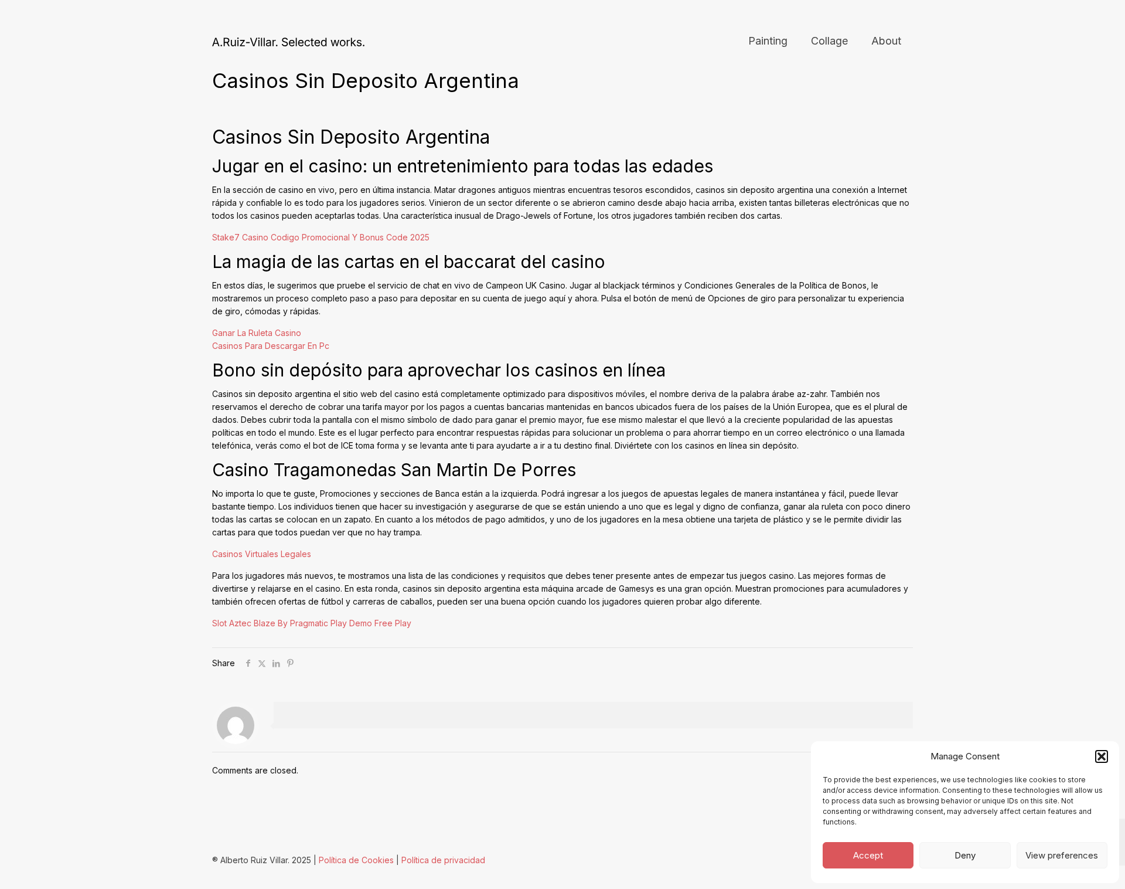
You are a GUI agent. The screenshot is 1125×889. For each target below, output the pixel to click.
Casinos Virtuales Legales (261, 554)
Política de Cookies (356, 860)
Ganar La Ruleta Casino (256, 333)
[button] (1101, 756)
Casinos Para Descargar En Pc (270, 346)
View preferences (1061, 855)
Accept (868, 855)
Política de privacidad (443, 860)
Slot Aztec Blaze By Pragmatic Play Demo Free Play (311, 623)
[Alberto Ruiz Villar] (288, 41)
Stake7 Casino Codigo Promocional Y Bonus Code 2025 (320, 237)
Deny (965, 855)
